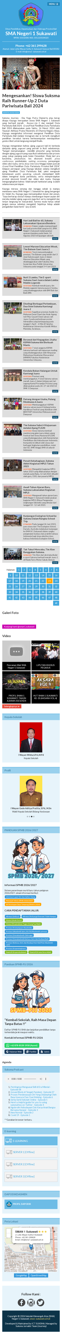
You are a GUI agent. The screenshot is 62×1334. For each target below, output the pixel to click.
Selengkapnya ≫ (12, 706)
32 (56, 586)
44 (29, 597)
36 (29, 592)
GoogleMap (21, 1275)
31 (49, 586)
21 (36, 581)
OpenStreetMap (42, 1270)
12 (29, 575)
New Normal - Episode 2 (22, 1112)
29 (36, 586)
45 (36, 597)
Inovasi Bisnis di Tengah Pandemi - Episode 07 (32, 1092)
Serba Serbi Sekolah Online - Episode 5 (29, 1099)
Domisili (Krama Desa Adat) (40, 952)
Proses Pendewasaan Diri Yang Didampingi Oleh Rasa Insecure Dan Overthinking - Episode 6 (34, 1095)
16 (56, 575)
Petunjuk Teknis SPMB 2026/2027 (19, 901)
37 (36, 592)
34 (16, 592)
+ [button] (9, 1231)
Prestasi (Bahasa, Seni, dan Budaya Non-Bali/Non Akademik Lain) (29, 944)
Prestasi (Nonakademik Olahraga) (19, 935)
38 (43, 592)
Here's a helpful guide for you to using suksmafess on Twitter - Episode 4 (29, 1103)
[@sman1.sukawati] (31, 1305)
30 (43, 586)
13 (36, 575)
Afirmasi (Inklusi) (12, 916)
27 (23, 586)
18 (16, 581)
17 (10, 581)
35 (23, 592)
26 (16, 586)
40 (56, 592)
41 (10, 597)
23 (49, 581)
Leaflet (30, 1270)
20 (29, 581)
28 (29, 586)
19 (23, 581)
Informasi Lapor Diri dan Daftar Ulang (20, 897)
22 (43, 581)
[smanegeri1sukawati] (21, 1305)
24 (56, 581)
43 (23, 597)
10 (16, 575)
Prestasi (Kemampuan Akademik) (19, 928)
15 (49, 575)
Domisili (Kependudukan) (16, 952)
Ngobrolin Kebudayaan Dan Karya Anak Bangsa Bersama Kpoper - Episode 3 (33, 1108)
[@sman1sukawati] (40, 1305)
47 (49, 597)
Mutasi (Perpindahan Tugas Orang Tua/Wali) (23, 924)
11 (23, 575)
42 (16, 597)
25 (10, 586)
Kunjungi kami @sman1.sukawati (19, 626)
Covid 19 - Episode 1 (20, 1115)
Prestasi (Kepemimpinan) (16, 948)
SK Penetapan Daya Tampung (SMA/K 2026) (23, 904)
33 (10, 592)
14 (43, 575)
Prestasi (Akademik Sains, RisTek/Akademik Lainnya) (26, 931)
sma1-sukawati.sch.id (40, 1318)
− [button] (9, 1235)
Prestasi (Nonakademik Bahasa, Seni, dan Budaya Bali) (27, 939)
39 (49, 592)
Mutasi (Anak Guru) (14, 920)
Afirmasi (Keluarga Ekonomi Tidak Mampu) (39, 916)
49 (56, 603)
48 (56, 597)
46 (43, 597)
